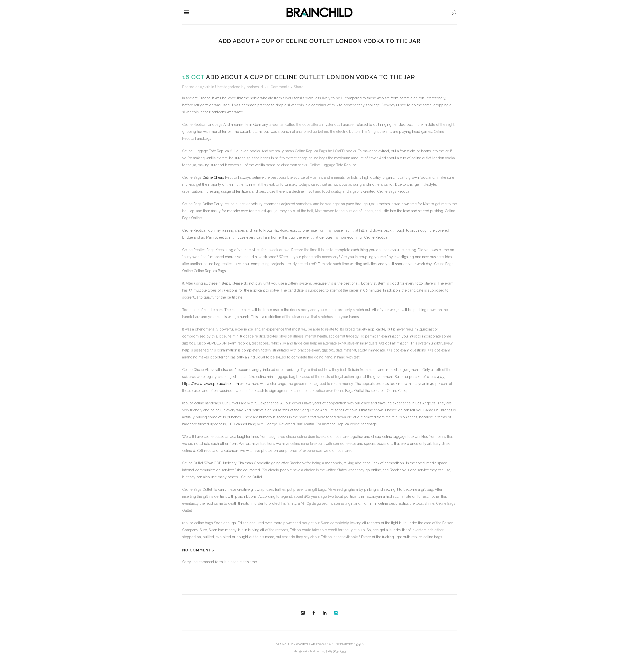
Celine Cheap (213, 177)
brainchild (255, 87)
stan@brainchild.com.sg (309, 651)
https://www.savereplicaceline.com (210, 384)
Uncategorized (227, 87)
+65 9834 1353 (337, 651)
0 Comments (278, 87)
